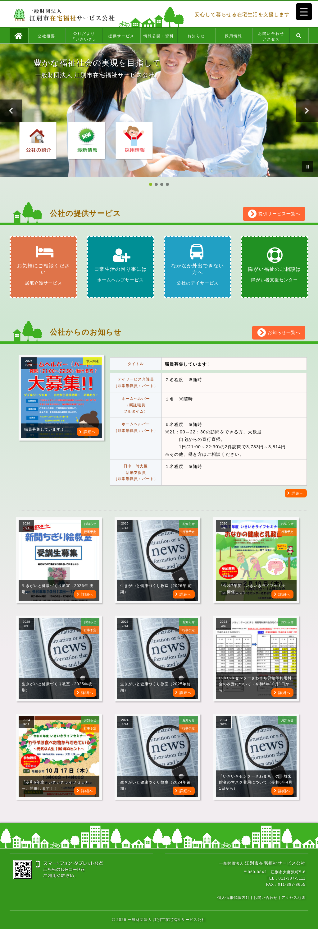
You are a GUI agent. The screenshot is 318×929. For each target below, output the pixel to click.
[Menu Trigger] (304, 11)
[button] (11, 110)
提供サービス (121, 36)
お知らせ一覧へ (283, 332)
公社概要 (46, 36)
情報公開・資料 (158, 36)
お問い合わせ (265, 897)
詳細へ (90, 432)
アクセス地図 (293, 897)
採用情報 (233, 36)
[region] (159, 115)
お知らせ (196, 36)
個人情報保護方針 (233, 897)
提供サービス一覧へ (278, 213)
